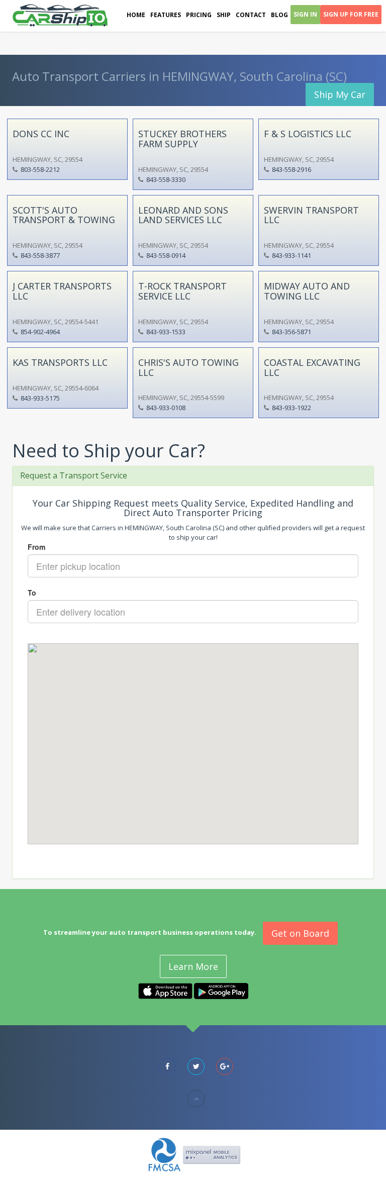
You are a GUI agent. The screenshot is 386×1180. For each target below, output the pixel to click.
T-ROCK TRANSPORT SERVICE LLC (182, 291)
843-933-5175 (40, 398)
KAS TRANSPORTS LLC (60, 362)
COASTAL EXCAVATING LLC (312, 367)
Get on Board (300, 933)
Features (165, 15)
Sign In (305, 14)
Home (136, 15)
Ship (224, 15)
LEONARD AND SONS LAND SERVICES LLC (183, 215)
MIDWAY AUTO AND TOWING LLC (307, 291)
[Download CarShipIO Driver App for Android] (221, 990)
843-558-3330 (165, 179)
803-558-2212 (40, 169)
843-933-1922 (291, 407)
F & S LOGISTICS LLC (307, 134)
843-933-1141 (291, 255)
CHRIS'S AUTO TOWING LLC (188, 367)
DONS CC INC (41, 134)
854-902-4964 (40, 331)
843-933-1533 (165, 331)
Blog (279, 15)
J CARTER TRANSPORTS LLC (62, 291)
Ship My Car (339, 94)
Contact (251, 15)
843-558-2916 (291, 169)
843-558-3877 (40, 255)
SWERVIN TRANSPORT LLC (311, 215)
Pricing (199, 15)
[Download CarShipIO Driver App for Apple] (165, 990)
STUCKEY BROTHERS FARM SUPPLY (182, 139)
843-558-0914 (165, 255)
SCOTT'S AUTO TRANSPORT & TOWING (64, 215)
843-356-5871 (291, 331)
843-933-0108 (165, 407)
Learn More (193, 966)
